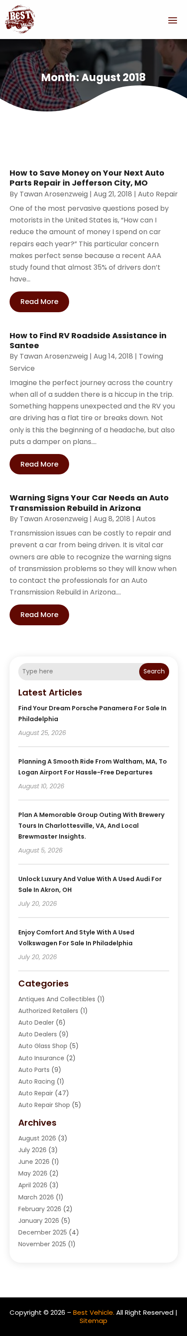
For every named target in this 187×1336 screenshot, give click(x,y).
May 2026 (32, 1173)
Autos (146, 519)
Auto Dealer (36, 1022)
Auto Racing (36, 1081)
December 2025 (42, 1232)
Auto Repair (158, 194)
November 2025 (42, 1244)
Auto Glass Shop (42, 1046)
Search (154, 671)
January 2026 (38, 1220)
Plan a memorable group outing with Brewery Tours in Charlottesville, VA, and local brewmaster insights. (91, 825)
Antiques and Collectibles (56, 999)
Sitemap (93, 1320)
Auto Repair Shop (44, 1105)
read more (39, 302)
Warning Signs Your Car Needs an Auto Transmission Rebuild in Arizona (89, 502)
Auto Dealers (37, 1034)
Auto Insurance (41, 1058)
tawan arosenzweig (54, 194)
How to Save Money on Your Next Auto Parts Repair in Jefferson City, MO (87, 177)
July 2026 (32, 1150)
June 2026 (34, 1161)
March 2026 (36, 1197)
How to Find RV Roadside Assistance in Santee (88, 340)
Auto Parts (34, 1069)
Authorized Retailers (48, 1010)
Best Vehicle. (93, 1312)
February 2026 (39, 1209)
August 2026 (37, 1138)
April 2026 (32, 1185)
